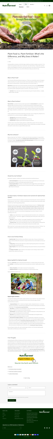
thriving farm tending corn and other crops (31, 350)
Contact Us (4, 418)
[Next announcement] (50, 1)
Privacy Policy (17, 414)
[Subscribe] (20, 428)
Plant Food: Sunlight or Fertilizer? (15, 371)
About (4, 413)
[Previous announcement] (3, 1)
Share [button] (10, 61)
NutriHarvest (27, 436)
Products (4, 414)
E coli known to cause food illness (21, 307)
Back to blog (27, 378)
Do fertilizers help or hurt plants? (15, 369)
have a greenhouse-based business (14, 350)
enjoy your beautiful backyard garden (37, 349)
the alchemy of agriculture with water (28, 320)
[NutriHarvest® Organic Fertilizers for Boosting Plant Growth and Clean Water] (26, 358)
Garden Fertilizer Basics (13, 373)
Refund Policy (17, 416)
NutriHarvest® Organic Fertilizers (36, 325)
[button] (25, 4)
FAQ (3, 416)
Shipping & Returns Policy (19, 418)
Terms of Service (17, 413)
